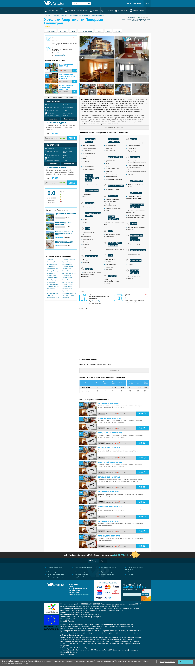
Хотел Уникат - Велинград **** (65, 214)
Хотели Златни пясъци (69, 293)
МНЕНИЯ (117, 31)
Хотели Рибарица (67, 282)
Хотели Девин (66, 268)
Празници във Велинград (109, 536)
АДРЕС (73, 31)
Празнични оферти (107, 572)
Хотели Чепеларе (67, 266)
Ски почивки (50, 295)
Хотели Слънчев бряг (53, 286)
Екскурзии (131, 574)
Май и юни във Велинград (109, 418)
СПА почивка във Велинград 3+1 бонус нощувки (67, 76)
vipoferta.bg (96, 301)
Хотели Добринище (52, 271)
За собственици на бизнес (56, 574)
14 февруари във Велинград (110, 506)
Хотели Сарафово (67, 284)
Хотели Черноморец (53, 268)
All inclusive (122, 10)
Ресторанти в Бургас (68, 295)
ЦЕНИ (108, 31)
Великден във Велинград (109, 448)
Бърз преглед (69, 119)
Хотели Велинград (60, 15)
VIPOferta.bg (93, 561)
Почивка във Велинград (108, 403)
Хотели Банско (66, 262)
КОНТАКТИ (63, 31)
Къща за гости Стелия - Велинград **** (64, 223)
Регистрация (137, 3)
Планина (96, 10)
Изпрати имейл (59, 55)
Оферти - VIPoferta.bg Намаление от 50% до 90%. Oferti (54, 3)
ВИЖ (141, 413)
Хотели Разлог (51, 282)
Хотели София (51, 288)
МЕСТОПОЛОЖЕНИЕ (86, 31)
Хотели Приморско (52, 279)
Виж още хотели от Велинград (60, 97)
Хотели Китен (51, 273)
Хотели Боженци (52, 264)
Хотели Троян (66, 291)
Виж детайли (52, 119)
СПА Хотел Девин (53, 101)
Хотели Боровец (67, 264)
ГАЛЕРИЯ (99, 31)
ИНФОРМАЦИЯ (50, 31)
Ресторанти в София (53, 297)
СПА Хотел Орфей (53, 145)
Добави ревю (113, 370)
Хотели (48, 15)
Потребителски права (55, 567)
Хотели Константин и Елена (69, 273)
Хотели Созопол (67, 288)
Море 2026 (83, 10)
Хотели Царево (51, 266)
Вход (129, 3)
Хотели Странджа (52, 291)
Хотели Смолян (67, 286)
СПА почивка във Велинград (66, 65)
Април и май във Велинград (110, 433)
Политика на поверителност (83, 567)
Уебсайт (57, 53)
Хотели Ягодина (67, 279)
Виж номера (146, 295)
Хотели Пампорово (52, 277)
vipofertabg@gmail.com (81, 594)
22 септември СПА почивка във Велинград (66, 87)
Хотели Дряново (67, 271)
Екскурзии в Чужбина (68, 259)
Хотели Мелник (67, 275)
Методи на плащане (107, 574)
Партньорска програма (55, 577)
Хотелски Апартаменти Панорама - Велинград (87, 15)
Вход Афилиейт (79, 577)
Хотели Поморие (67, 277)
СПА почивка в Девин (56, 122)
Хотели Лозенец (51, 275)
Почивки (131, 572)
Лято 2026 (71, 10)
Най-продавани (138, 10)
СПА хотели (109, 10)
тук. (9, 663)
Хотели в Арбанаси (52, 262)
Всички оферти (55, 9)
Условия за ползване (81, 574)
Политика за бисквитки (108, 567)
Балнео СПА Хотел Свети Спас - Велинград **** (65, 242)
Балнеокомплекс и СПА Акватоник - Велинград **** (64, 233)
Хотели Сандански (52, 284)
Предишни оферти (80, 572)
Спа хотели (65, 297)
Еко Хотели (50, 259)
